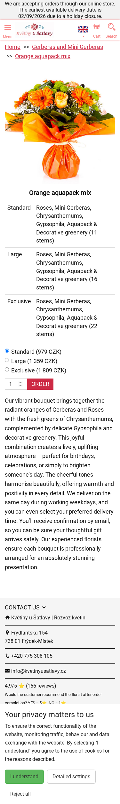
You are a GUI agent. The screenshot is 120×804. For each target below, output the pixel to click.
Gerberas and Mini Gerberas (67, 46)
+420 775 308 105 (31, 656)
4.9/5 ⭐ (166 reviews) (30, 686)
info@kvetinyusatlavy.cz (38, 671)
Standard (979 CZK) (36, 351)
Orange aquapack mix (42, 56)
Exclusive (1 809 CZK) (38, 370)
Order (40, 383)
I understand (24, 776)
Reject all (20, 794)
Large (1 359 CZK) (34, 361)
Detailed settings (71, 776)
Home (12, 46)
